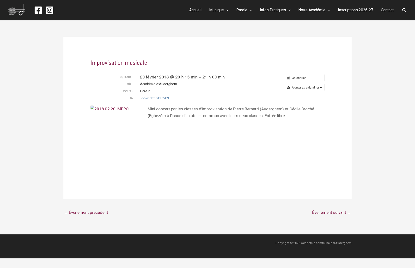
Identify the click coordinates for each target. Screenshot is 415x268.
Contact (387, 10)
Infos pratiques (273, 10)
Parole (241, 10)
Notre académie (311, 10)
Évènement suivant (331, 212)
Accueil (195, 10)
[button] (226, 10)
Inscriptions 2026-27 (355, 10)
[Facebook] (38, 10)
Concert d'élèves (155, 98)
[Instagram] (49, 10)
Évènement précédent (86, 212)
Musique (216, 10)
